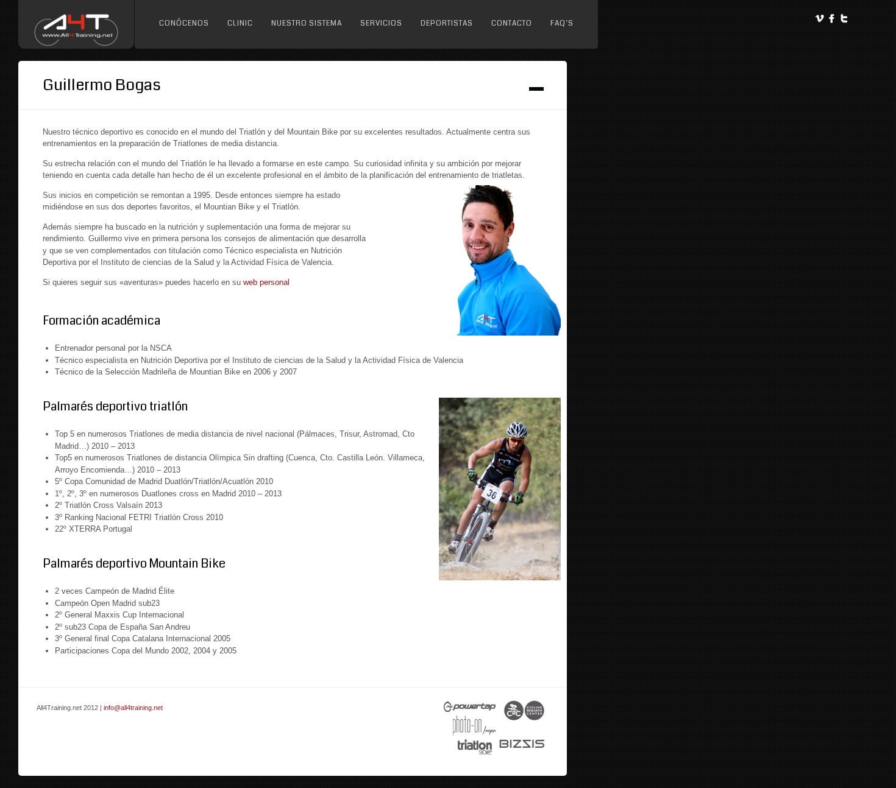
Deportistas (447, 23)
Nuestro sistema (306, 23)
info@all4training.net (133, 707)
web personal (266, 282)
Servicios (381, 23)
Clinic (240, 23)
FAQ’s (562, 23)
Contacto (511, 23)
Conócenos (184, 23)
